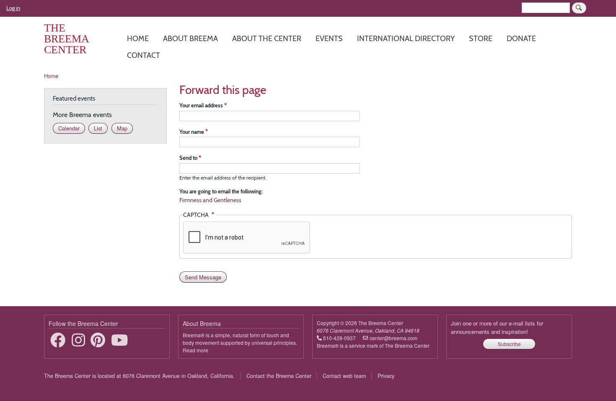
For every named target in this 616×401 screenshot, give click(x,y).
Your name (191, 131)
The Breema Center (66, 39)
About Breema (190, 38)
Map (122, 128)
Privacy (386, 376)
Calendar (69, 128)
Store (480, 38)
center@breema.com (393, 337)
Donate (521, 38)
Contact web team (344, 376)
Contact (143, 55)
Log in (13, 8)
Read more (195, 350)
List (98, 128)
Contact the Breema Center (278, 376)
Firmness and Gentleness (210, 200)
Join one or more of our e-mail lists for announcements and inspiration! (497, 327)
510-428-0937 (339, 337)
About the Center (266, 38)
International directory (406, 38)
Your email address (201, 105)
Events (329, 38)
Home (138, 38)
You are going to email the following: (221, 191)
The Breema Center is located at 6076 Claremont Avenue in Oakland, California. (139, 376)
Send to (188, 157)
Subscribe (509, 343)
